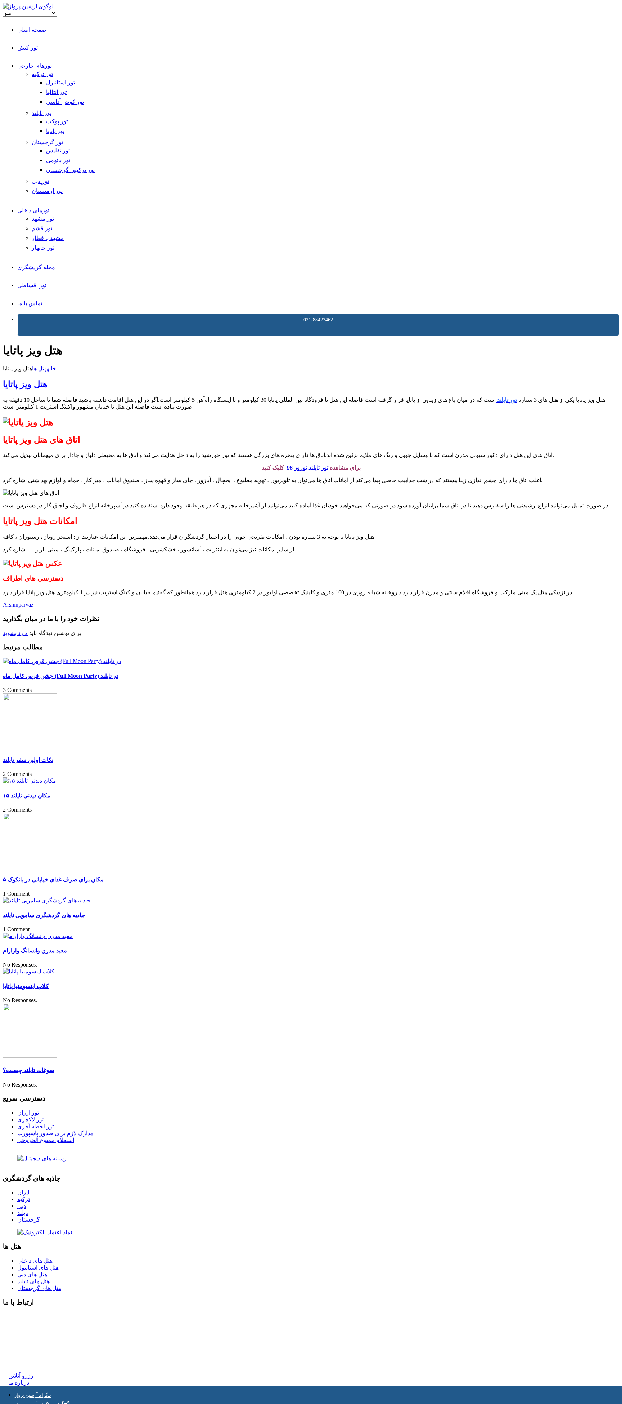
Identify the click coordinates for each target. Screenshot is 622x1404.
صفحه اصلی (31, 30)
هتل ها (39, 368)
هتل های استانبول (38, 1268)
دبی (21, 1206)
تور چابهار (43, 248)
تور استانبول (60, 82)
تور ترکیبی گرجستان (70, 170)
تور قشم (42, 228)
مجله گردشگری (36, 267)
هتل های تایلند (33, 1281)
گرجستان (28, 1220)
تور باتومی (58, 160)
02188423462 (24, 1316)
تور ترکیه (42, 74)
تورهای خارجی (34, 66)
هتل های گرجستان (39, 1288)
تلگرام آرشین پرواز (32, 1395)
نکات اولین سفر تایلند (28, 760)
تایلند (22, 1213)
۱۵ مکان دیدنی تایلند (26, 795)
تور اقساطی (31, 285)
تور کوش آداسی (65, 102)
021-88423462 (318, 320)
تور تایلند (41, 113)
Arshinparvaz (18, 604)
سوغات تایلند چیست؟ (28, 1070)
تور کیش (27, 48)
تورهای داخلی (33, 210)
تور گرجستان (47, 142)
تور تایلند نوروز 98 (307, 468)
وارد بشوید (15, 633)
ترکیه (23, 1199)
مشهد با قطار (48, 238)
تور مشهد (43, 219)
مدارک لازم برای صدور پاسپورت (55, 1133)
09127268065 (24, 1342)
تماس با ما (29, 303)
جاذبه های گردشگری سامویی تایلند (44, 915)
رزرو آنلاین (20, 1376)
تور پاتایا (55, 131)
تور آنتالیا (56, 92)
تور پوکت (57, 121)
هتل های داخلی (35, 1261)
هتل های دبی (32, 1274)
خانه (51, 368)
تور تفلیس (58, 150)
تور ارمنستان (47, 191)
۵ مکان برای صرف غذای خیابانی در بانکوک (53, 879)
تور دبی (40, 181)
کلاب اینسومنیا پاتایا (26, 986)
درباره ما (18, 1382)
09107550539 (24, 1349)
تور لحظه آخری (35, 1126)
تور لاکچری (30, 1119)
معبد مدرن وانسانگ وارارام (35, 950)
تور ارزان (28, 1113)
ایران (23, 1192)
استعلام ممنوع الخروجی (45, 1140)
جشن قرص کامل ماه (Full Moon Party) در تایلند (60, 676)
